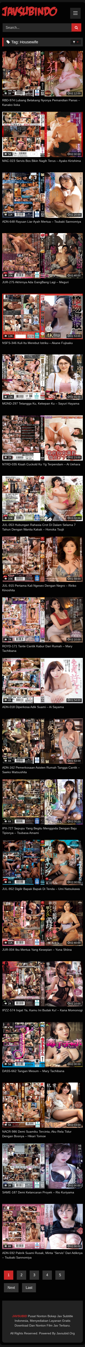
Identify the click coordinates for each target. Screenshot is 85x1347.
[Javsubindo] (35, 12)
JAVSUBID (20, 1316)
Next (11, 1287)
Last (29, 1287)
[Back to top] (71, 1334)
